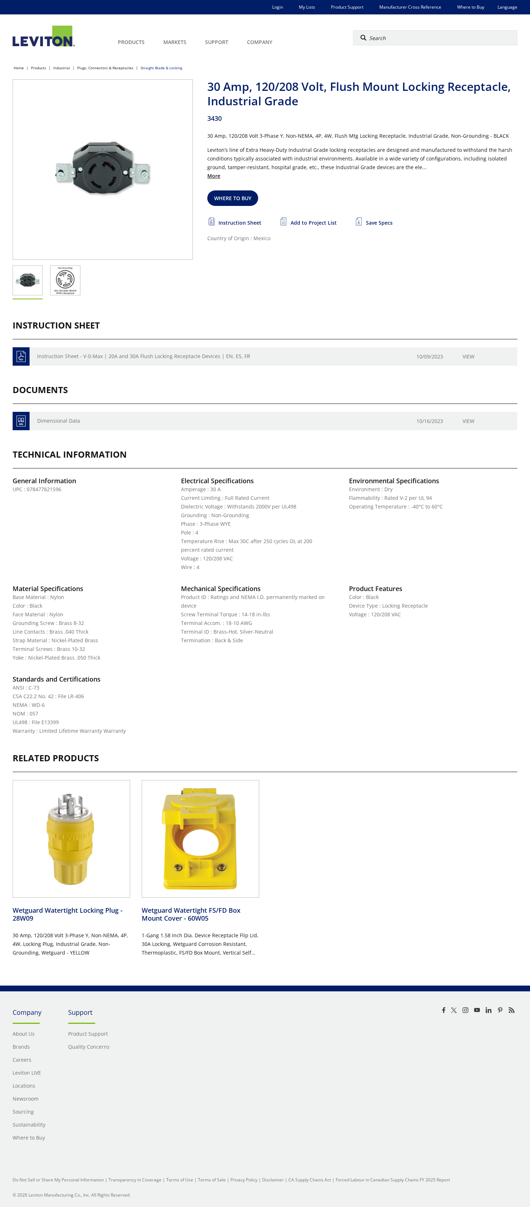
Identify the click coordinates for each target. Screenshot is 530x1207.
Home (19, 67)
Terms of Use (179, 1180)
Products (38, 67)
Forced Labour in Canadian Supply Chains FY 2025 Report (393, 1180)
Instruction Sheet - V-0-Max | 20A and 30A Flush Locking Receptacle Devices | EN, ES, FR (143, 356)
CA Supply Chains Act (309, 1180)
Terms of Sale (212, 1180)
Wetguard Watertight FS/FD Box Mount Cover (191, 914)
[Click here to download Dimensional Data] (21, 421)
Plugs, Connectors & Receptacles (105, 67)
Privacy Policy (243, 1180)
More (213, 175)
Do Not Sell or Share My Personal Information (58, 1180)
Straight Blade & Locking (161, 67)
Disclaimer (273, 1180)
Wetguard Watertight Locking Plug (68, 914)
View (468, 356)
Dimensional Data (58, 420)
